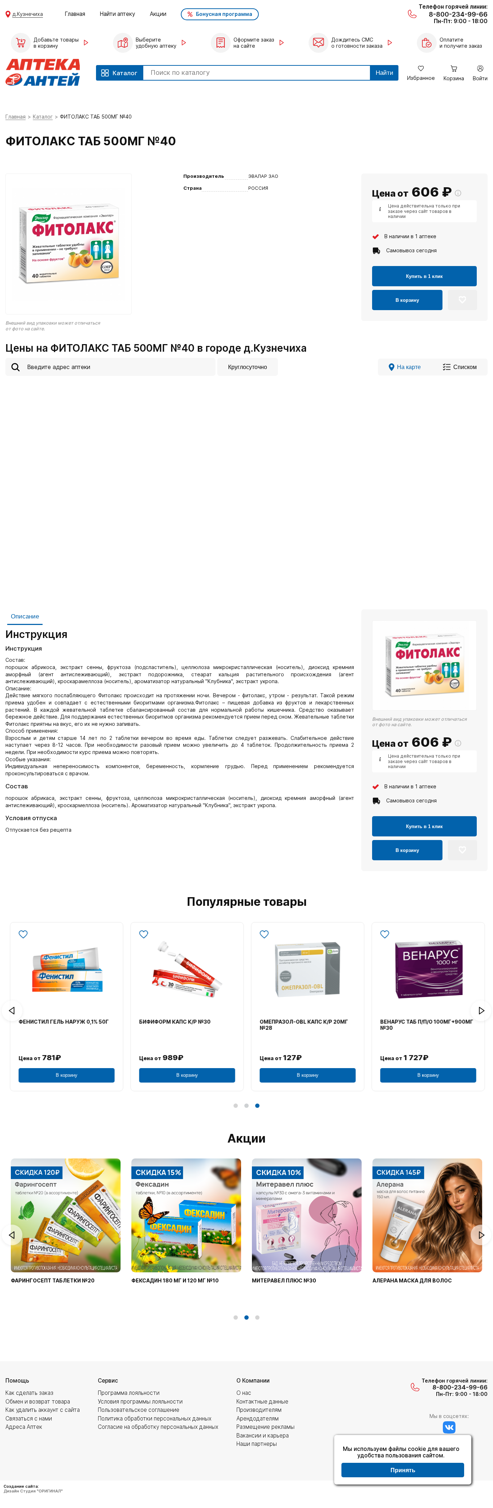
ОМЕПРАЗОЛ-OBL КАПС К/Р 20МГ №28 (303, 1025)
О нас (243, 1392)
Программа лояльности (129, 1392)
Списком (465, 367)
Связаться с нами (28, 1418)
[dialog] (403, 1460)
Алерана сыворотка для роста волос (168, 1284)
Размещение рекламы (265, 1426)
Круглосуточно (247, 367)
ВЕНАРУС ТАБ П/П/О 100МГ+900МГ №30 (425, 1025)
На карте (409, 367)
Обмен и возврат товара (37, 1401)
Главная (75, 13)
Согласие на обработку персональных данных (158, 1426)
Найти (384, 72)
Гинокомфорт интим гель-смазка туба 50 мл (424, 1284)
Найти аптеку (117, 13)
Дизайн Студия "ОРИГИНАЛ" (33, 1491)
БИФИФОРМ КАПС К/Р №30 (174, 1022)
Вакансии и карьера (262, 1435)
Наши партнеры (256, 1443)
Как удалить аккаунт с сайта (42, 1409)
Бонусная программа (224, 14)
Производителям (259, 1409)
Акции (158, 13)
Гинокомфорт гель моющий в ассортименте (296, 1284)
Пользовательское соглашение (138, 1409)
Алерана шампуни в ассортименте (63, 1281)
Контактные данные (262, 1401)
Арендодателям (257, 1418)
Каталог (43, 116)
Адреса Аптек (23, 1426)
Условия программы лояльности (140, 1401)
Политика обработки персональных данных (154, 1418)
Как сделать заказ (29, 1392)
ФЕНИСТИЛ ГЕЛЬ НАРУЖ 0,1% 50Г (63, 1022)
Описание (25, 616)
